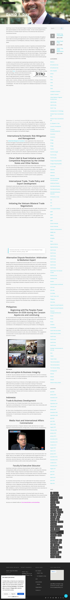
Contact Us (38, 590)
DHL (52, 514)
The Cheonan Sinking (55, 367)
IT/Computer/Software (55, 208)
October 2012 (53, 462)
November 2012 (53, 459)
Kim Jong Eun (54, 521)
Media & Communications (56, 229)
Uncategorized (53, 370)
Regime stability (54, 547)
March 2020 (53, 424)
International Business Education (55, 193)
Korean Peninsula (54, 223)
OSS (60, 540)
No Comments (59, 12)
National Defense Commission (55, 532)
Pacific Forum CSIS (54, 296)
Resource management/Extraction (55, 311)
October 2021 (53, 400)
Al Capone (55, 493)
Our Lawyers (38, 570)
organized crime (54, 540)
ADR (37, 579)
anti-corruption (54, 497)
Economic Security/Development (55, 130)
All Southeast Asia (54, 64)
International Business (55, 186)
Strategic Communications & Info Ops (56, 349)
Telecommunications (55, 362)
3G (51, 493)
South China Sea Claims (55, 330)
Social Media (53, 327)
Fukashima (53, 517)
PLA (52, 545)
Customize (6, 593)
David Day (59, 509)
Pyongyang (56, 545)
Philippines (52, 299)
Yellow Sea (58, 557)
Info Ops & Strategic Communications (54, 179)
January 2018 (53, 433)
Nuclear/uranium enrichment (56, 284)
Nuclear (52, 281)
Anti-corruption (53, 70)
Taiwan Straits (53, 359)
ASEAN (60, 497)
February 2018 (53, 430)
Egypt (59, 514)
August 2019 (53, 427)
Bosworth (53, 502)
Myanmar (57, 529)
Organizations (39, 587)
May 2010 (52, 483)
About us (29, 18)
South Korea (53, 336)
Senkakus (52, 324)
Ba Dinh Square (54, 500)
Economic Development (55, 126)
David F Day (53, 512)
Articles (52, 73)
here (14, 71)
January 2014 (53, 436)
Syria (51, 353)
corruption (53, 509)
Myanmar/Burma (54, 244)
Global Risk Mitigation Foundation (16, 141)
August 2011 (53, 468)
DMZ (55, 514)
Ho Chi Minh (53, 166)
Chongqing (53, 505)
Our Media (52, 293)
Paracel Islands (54, 542)
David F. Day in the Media (12, 570)
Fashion (52, 149)
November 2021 (53, 397)
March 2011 (53, 477)
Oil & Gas (52, 287)
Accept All (21, 593)
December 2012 (53, 456)
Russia (51, 315)
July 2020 (52, 418)
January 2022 (53, 394)
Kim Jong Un (53, 524)
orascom (53, 537)
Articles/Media (39, 582)
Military (52, 235)
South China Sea (54, 549)
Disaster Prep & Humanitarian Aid (57, 114)
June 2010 (52, 480)
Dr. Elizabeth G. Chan (55, 123)
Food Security (53, 154)
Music (51, 241)
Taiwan (52, 356)
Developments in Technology (56, 111)
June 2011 (52, 471)
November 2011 (53, 465)
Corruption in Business (55, 91)
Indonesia (52, 169)
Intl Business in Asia (54, 196)
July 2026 (52, 391)
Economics (52, 134)
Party (60, 542)
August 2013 (53, 448)
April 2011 (52, 474)
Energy (51, 140)
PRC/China (52, 302)
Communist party (55, 507)
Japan (51, 211)
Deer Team (60, 512)
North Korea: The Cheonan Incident (56, 271)
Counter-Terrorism (54, 94)
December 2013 (53, 439)
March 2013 (53, 450)
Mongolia (52, 238)
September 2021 (54, 403)
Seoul (60, 547)
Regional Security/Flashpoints (56, 305)
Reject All (13, 593)
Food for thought (54, 151)
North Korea (53, 250)
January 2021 (53, 409)
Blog (51, 76)
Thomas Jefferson (55, 554)
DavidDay (10, 18)
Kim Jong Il (60, 521)
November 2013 (53, 442)
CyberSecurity (53, 102)
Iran (51, 199)
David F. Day (36, 18)
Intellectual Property (54, 183)
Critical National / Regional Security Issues (56, 98)
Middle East (52, 232)
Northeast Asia (53, 275)
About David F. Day (10, 575)
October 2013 (53, 445)
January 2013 (53, 453)
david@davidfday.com (58, 587)
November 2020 (53, 412)
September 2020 (54, 415)
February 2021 (53, 406)
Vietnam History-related (55, 382)
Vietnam (52, 373)
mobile (52, 529)
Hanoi (58, 517)
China (51, 79)
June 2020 (52, 421)
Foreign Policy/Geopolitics (56, 160)
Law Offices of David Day (56, 526)
